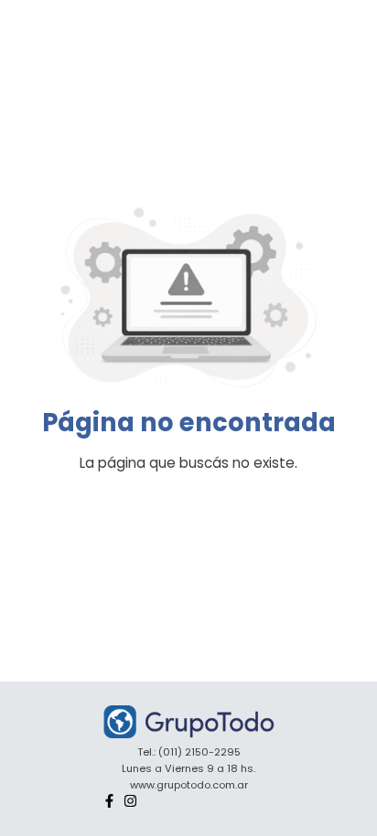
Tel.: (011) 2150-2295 (189, 752)
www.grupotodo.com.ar (189, 785)
